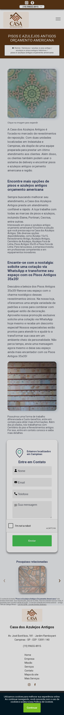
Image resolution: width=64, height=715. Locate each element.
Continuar (32, 707)
